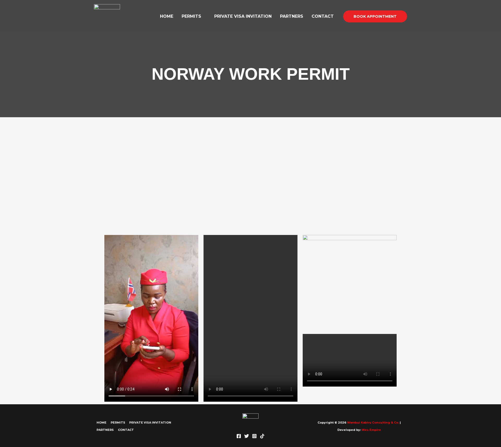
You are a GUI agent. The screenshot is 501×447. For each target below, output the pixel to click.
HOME (166, 16)
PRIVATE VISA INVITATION (243, 16)
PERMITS (191, 16)
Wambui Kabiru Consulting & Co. (372, 422)
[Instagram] (254, 436)
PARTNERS (291, 16)
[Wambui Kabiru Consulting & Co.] (107, 16)
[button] (375, 16)
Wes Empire (371, 430)
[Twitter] (246, 436)
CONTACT (323, 16)
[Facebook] (238, 436)
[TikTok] (262, 436)
